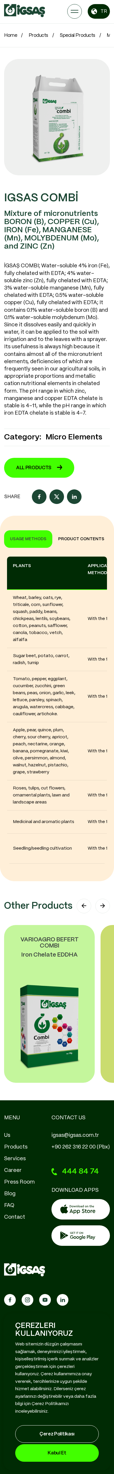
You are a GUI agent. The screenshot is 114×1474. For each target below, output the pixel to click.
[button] (84, 906)
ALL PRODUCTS (33, 468)
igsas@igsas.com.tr (75, 1135)
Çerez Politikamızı (50, 1404)
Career (13, 1170)
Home (10, 35)
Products (38, 35)
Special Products (77, 35)
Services (15, 1158)
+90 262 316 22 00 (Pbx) (80, 1147)
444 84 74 (80, 1171)
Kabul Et (57, 1453)
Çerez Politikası (57, 1434)
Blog (9, 1193)
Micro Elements (74, 437)
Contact (14, 1217)
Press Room (19, 1182)
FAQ (9, 1205)
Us (7, 1135)
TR (104, 11)
